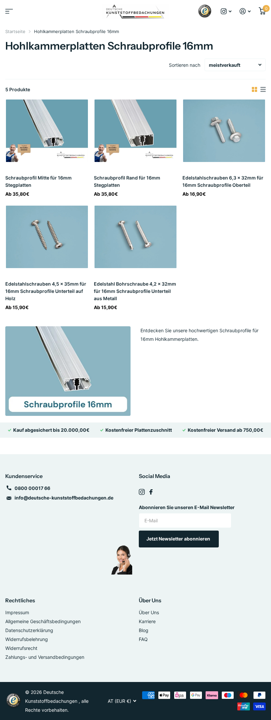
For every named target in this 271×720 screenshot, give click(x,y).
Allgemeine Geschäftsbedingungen (43, 621)
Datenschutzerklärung (29, 630)
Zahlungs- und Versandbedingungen (44, 657)
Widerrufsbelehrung (26, 639)
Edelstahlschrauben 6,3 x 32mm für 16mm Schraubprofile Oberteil (222, 181)
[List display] (263, 89)
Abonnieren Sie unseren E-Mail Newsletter (187, 507)
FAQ (143, 639)
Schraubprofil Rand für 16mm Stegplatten (127, 181)
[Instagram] (142, 492)
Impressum (17, 612)
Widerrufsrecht (21, 648)
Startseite (15, 31)
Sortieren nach (184, 65)
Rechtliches (20, 600)
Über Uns (150, 600)
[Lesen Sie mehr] (226, 11)
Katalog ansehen (8, 13)
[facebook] (151, 492)
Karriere (147, 621)
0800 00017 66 (32, 488)
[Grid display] (254, 89)
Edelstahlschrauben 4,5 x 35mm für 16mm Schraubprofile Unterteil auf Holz (45, 291)
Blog (143, 630)
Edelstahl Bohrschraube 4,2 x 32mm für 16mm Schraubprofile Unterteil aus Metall (135, 291)
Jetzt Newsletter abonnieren (178, 538)
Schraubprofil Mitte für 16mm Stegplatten (38, 181)
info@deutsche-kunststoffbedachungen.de (64, 497)
